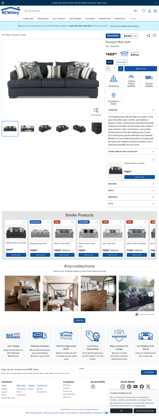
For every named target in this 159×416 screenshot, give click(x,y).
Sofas (23, 35)
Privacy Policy (140, 406)
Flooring (90, 19)
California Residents (85, 413)
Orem (3, 395)
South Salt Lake (8, 398)
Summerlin (21, 395)
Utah (4, 385)
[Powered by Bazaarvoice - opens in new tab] (145, 314)
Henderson (21, 389)
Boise (30, 389)
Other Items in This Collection (122, 152)
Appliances (43, 19)
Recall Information (37, 413)
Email (82, 368)
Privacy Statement (72, 413)
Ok (121, 411)
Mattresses (75, 19)
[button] (18, 3)
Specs (111, 190)
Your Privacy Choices (145, 411)
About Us (67, 397)
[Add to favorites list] (154, 35)
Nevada (21, 385)
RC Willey (6, 35)
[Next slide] (102, 79)
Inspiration (104, 19)
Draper (4, 389)
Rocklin (40, 389)
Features (112, 184)
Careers (66, 388)
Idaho (31, 385)
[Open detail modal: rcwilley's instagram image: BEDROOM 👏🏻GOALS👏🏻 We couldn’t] (60, 293)
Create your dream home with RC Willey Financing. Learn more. (79, 3)
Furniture (28, 19)
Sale (133, 19)
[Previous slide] (5, 79)
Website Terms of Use (51, 413)
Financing (67, 391)
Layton (4, 392)
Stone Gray (121, 62)
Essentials (119, 19)
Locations (6, 381)
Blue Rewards (69, 394)
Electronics (59, 19)
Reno (19, 392)
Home (27, 413)
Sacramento (42, 392)
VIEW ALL (79, 320)
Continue (149, 372)
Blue (110, 62)
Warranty (113, 197)
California (42, 385)
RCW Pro (67, 385)
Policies (62, 413)
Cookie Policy (97, 413)
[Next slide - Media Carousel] (150, 294)
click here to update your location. (124, 26)
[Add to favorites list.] (153, 160)
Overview (112, 110)
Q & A (110, 204)
